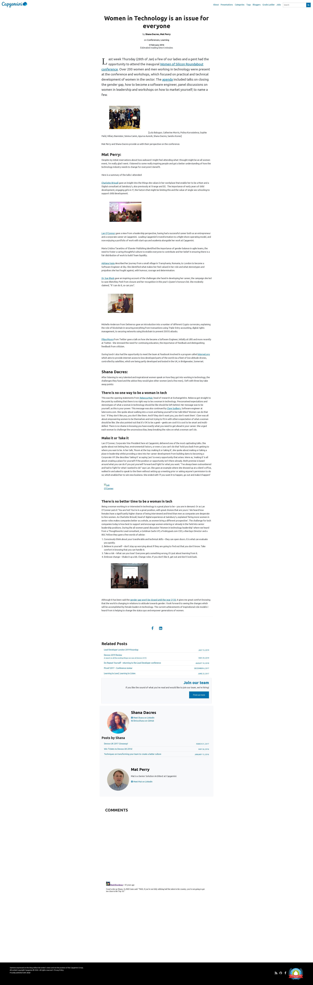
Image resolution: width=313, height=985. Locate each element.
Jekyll (28, 972)
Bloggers (257, 5)
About (216, 5)
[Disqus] (156, 846)
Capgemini (29, 970)
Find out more (201, 695)
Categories (239, 5)
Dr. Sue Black (107, 278)
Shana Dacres (152, 34)
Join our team (196, 682)
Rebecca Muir (146, 398)
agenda (167, 79)
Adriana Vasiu (108, 263)
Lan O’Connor (108, 233)
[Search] (308, 5)
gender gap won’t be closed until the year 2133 (153, 600)
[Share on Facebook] (152, 628)
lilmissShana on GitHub (143, 721)
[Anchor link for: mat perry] (100, 154)
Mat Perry (165, 34)
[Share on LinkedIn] (160, 628)
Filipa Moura (107, 339)
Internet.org (204, 354)
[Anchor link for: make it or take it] (100, 438)
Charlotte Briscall (109, 183)
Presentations (227, 5)
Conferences (153, 40)
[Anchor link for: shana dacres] (100, 372)
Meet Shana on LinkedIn (143, 718)
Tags (248, 5)
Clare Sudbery (174, 408)
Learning (165, 40)
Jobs (279, 5)
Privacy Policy (59, 970)
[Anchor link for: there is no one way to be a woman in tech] (100, 392)
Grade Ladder (269, 5)
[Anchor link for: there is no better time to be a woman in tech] (100, 501)
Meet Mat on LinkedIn (142, 782)
